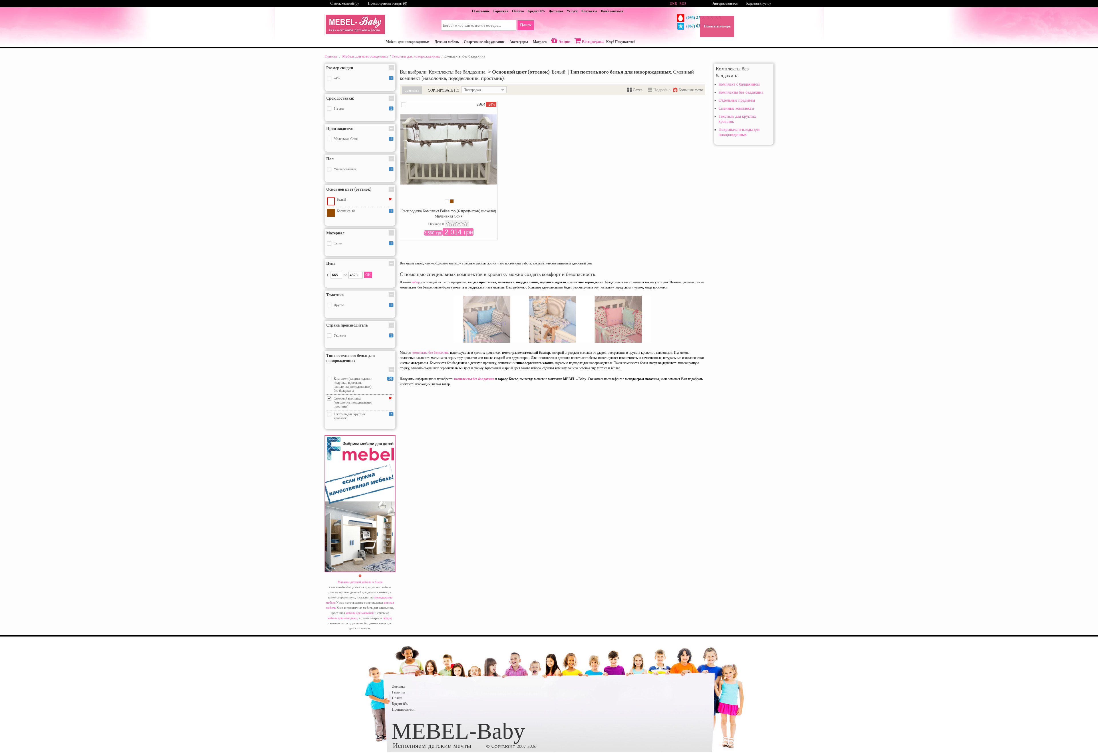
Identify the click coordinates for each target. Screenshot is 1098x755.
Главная (331, 56)
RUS (682, 4)
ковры (387, 618)
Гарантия (500, 11)
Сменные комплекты (736, 108)
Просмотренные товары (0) (387, 3)
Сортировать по (443, 90)
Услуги (572, 11)
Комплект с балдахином (739, 84)
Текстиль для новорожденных (416, 56)
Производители (403, 709)
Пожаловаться (612, 11)
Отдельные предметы (737, 100)
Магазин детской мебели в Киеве (360, 582)
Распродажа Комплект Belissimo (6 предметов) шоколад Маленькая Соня (448, 213)
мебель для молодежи (342, 618)
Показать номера (717, 26)
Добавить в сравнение (403, 104)
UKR (673, 4)
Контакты (589, 11)
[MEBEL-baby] (355, 34)
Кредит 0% (536, 11)
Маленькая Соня (346, 139)
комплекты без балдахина (430, 353)
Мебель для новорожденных (365, 56)
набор (415, 282)
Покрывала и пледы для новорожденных (739, 132)
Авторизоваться (725, 3)
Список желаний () (344, 3)
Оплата (518, 11)
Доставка (556, 11)
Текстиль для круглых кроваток (737, 119)
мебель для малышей (360, 612)
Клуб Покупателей (620, 42)
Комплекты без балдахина (741, 92)
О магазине (481, 11)
